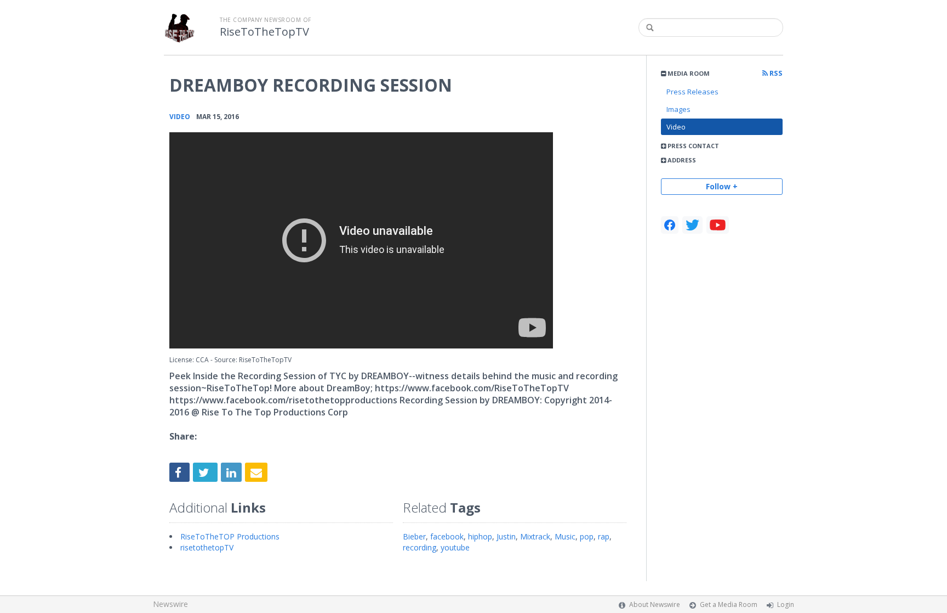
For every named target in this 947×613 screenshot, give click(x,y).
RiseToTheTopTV (264, 32)
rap (603, 536)
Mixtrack (535, 536)
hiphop (480, 536)
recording (419, 547)
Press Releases (692, 92)
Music (565, 536)
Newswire (170, 604)
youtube (455, 547)
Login (785, 604)
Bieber (414, 536)
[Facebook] (669, 225)
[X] (692, 225)
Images (678, 109)
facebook (447, 536)
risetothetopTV (206, 547)
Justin (506, 536)
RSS (775, 73)
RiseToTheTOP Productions (229, 536)
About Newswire (654, 604)
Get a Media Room (728, 604)
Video (676, 127)
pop (587, 536)
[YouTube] (717, 225)
